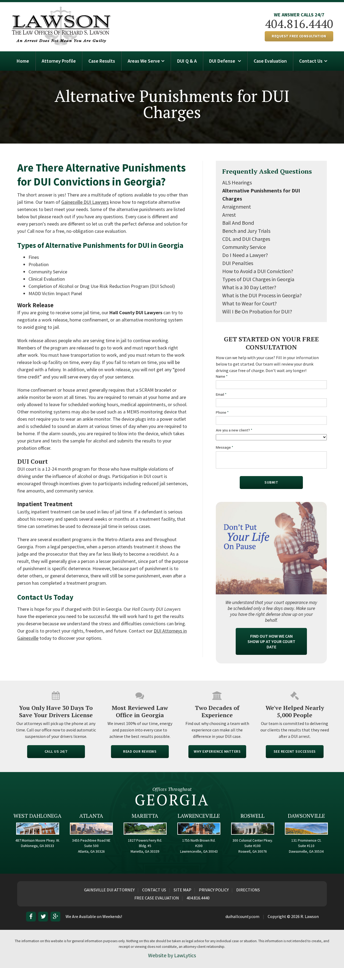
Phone (222, 412)
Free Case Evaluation (156, 898)
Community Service (244, 247)
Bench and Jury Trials (246, 230)
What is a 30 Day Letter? (249, 287)
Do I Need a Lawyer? (245, 255)
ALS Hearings (237, 182)
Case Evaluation (270, 61)
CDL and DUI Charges (246, 238)
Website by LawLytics (172, 955)
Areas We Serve (144, 61)
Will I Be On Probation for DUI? (257, 311)
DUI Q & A (187, 61)
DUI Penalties (237, 263)
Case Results (101, 61)
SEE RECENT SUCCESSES (295, 751)
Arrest (229, 214)
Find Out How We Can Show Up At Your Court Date (271, 641)
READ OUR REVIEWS (139, 751)
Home (23, 61)
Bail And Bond (238, 222)
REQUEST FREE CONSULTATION (299, 36)
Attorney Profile (59, 61)
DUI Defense (222, 61)
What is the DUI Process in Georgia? (262, 295)
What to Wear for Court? (249, 303)
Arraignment (236, 206)
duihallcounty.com (242, 916)
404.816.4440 (299, 23)
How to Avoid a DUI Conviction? (257, 271)
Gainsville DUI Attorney (109, 889)
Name (222, 376)
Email (221, 394)
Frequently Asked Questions (267, 171)
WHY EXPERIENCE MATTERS (217, 751)
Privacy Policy (214, 889)
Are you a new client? (234, 430)
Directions (248, 889)
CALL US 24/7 (56, 751)
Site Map (182, 889)
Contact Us (310, 61)
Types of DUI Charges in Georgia (258, 279)
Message (224, 447)
